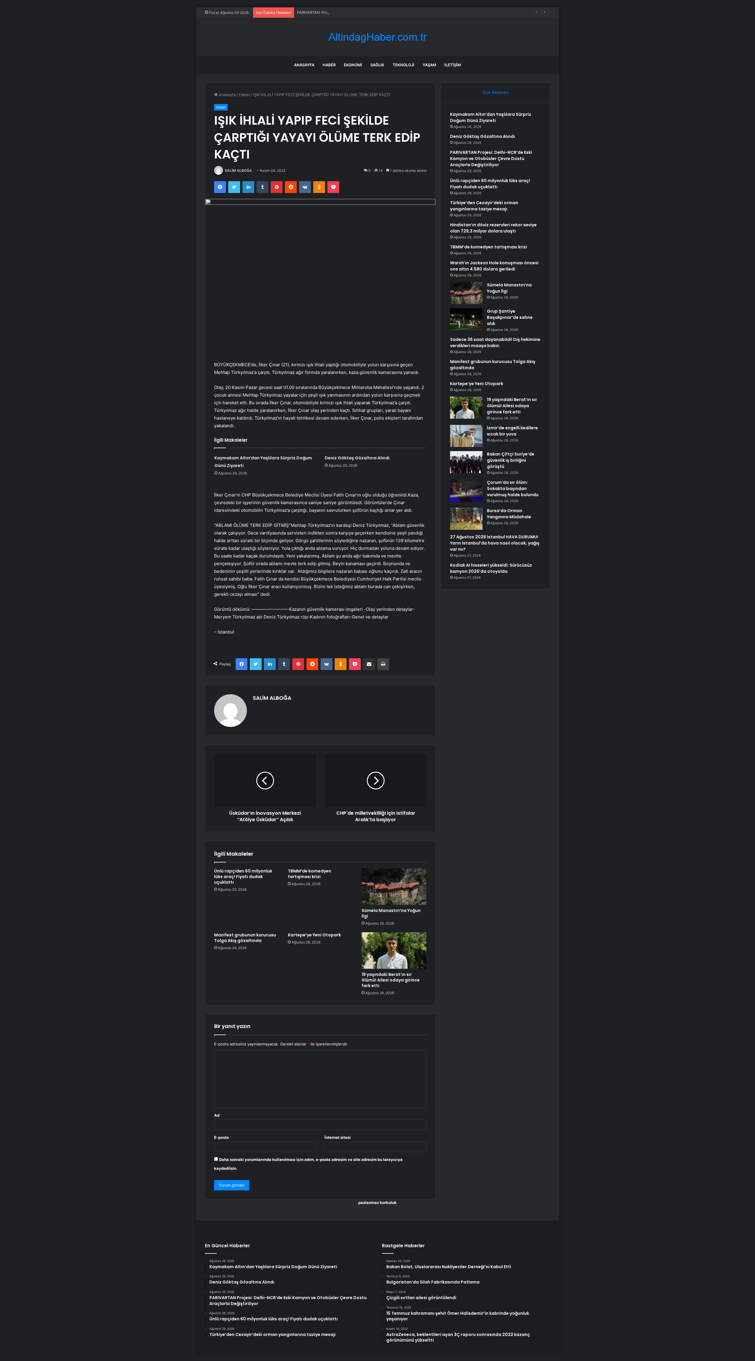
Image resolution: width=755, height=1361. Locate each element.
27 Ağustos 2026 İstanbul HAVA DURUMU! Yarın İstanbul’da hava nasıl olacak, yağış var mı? (494, 543)
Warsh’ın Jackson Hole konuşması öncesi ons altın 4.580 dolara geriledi (494, 266)
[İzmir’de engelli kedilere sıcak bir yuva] (466, 436)
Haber (329, 64)
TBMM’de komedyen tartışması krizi (309, 874)
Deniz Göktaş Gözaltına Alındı (357, 458)
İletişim (452, 64)
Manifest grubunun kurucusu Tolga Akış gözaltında (245, 937)
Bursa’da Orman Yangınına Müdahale (509, 514)
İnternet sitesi (337, 1137)
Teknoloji (403, 64)
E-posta (223, 1137)
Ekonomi (353, 64)
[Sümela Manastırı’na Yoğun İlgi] (394, 886)
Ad (218, 1115)
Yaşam (429, 64)
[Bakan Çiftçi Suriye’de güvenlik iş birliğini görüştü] (466, 462)
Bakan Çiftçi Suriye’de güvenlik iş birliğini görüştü (510, 460)
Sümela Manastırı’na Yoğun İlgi (391, 913)
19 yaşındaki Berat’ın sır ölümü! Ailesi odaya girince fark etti (391, 980)
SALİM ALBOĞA (238, 170)
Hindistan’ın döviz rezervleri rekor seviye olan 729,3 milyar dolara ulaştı (493, 228)
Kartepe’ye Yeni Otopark (314, 935)
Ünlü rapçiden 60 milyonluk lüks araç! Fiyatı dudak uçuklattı (243, 876)
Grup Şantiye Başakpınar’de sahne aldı (510, 317)
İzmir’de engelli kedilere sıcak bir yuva (512, 431)
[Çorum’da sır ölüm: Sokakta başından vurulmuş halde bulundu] (466, 490)
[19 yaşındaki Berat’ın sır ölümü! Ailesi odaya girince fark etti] (394, 950)
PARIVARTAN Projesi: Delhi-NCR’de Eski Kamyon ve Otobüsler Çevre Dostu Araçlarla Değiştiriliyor (385, 12)
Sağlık (377, 64)
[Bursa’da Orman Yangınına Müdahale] (466, 519)
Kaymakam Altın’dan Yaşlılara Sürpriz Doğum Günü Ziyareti (490, 117)
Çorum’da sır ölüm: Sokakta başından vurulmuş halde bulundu (513, 488)
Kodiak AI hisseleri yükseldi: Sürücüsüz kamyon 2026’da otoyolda (491, 568)
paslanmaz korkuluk (377, 1202)
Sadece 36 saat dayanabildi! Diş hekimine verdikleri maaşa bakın (495, 342)
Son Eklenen (495, 92)
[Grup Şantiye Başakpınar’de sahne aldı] (466, 319)
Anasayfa (304, 64)
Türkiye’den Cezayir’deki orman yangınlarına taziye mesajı (484, 206)
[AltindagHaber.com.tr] (377, 37)
